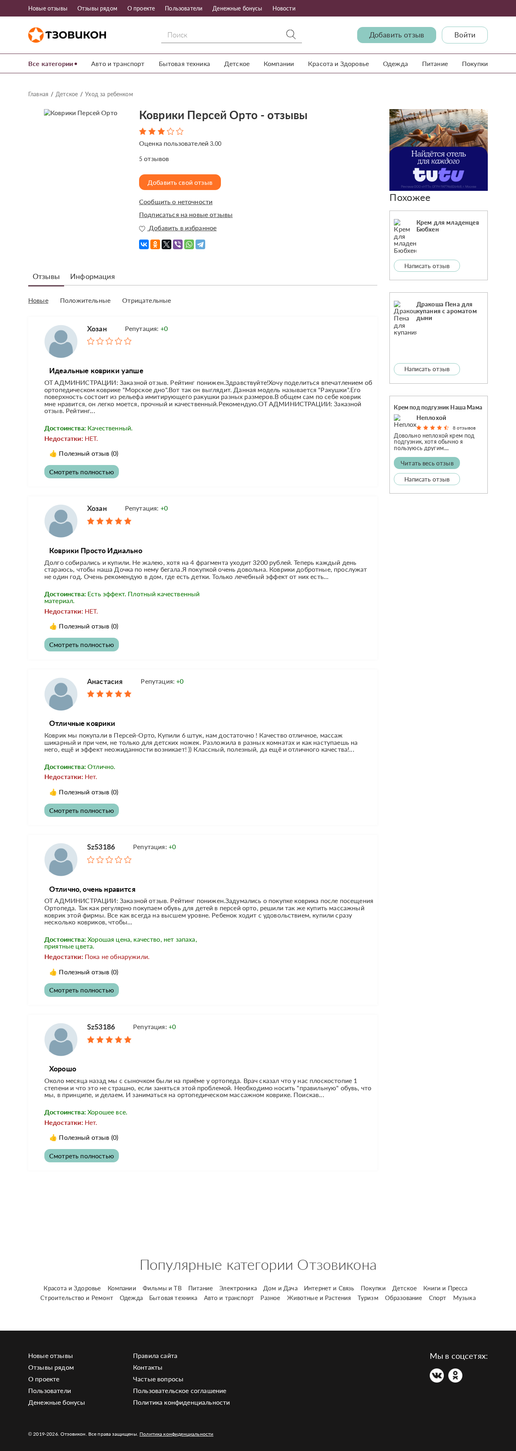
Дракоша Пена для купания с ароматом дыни (446, 310)
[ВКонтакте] (144, 241)
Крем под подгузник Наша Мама (438, 407)
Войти (464, 35)
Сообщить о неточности (175, 201)
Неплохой (431, 417)
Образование (403, 1297)
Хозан (97, 328)
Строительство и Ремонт (76, 1297)
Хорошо (62, 1068)
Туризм (368, 1297)
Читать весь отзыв (427, 463)
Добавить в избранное (181, 227)
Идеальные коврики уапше (96, 370)
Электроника (238, 1288)
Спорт (438, 1297)
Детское (237, 63)
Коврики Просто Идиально (95, 550)
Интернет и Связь (329, 1288)
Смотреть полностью (81, 471)
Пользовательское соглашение (179, 1390)
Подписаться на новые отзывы (186, 214)
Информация (92, 276)
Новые (38, 300)
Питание (435, 63)
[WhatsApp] (189, 241)
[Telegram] (200, 241)
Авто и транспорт (118, 63)
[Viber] (178, 241)
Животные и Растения (319, 1297)
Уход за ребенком (109, 94)
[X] (166, 241)
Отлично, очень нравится (92, 889)
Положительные (85, 300)
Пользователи (183, 8)
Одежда (395, 63)
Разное (270, 1297)
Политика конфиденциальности (181, 1402)
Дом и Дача (280, 1288)
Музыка (464, 1297)
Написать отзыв (426, 265)
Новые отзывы (47, 8)
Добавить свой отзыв (180, 182)
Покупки (475, 63)
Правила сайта (155, 1355)
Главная (38, 94)
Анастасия (105, 681)
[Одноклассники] (155, 241)
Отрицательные (146, 300)
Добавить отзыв (396, 35)
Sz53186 (101, 846)
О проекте (141, 8)
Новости (284, 8)
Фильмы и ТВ (162, 1288)
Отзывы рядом (97, 8)
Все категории (50, 63)
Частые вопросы (158, 1379)
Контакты (147, 1367)
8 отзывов (464, 427)
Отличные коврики (82, 723)
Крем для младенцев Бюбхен (447, 226)
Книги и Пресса (445, 1288)
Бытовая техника (184, 63)
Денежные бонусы (237, 8)
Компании (279, 63)
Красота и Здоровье (338, 63)
